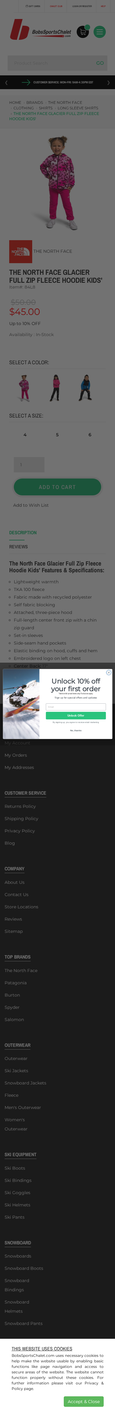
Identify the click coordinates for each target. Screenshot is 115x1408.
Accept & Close (84, 1401)
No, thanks (76, 730)
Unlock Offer (75, 715)
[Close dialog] (108, 672)
